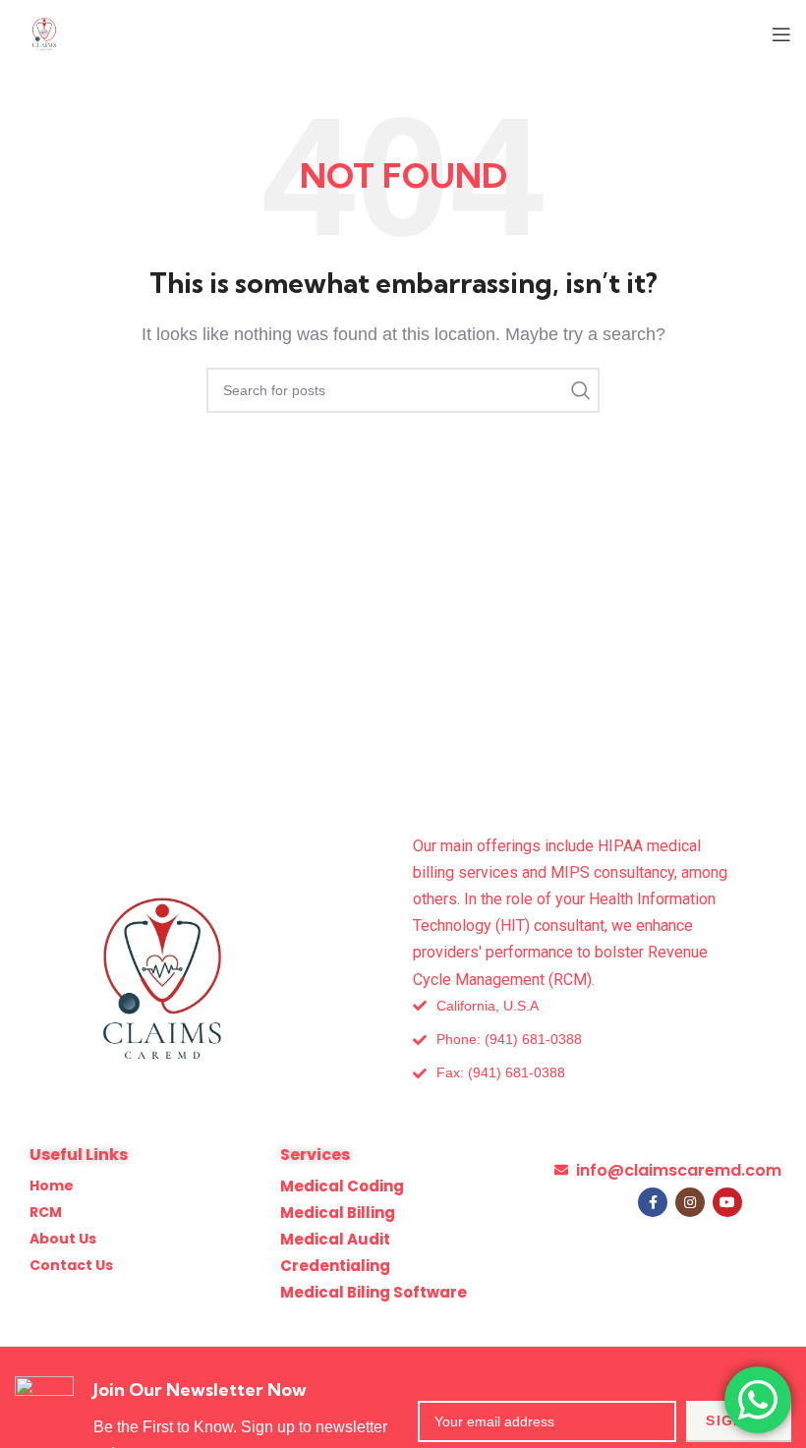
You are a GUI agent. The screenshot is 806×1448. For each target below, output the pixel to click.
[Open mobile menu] (781, 34)
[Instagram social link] (690, 1202)
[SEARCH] (577, 390)
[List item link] (536, 1039)
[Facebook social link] (652, 1202)
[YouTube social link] (727, 1202)
